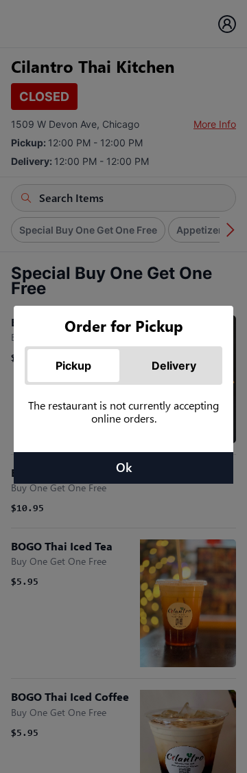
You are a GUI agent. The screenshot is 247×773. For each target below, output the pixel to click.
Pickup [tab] (73, 365)
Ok (124, 467)
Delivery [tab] (174, 365)
